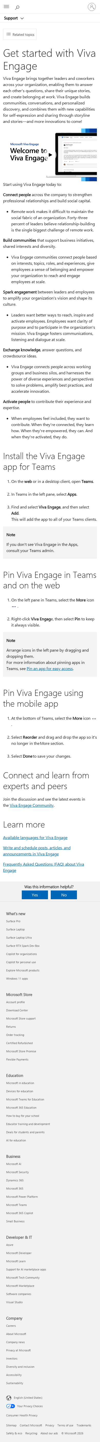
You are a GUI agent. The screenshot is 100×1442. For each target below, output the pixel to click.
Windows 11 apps (17, 978)
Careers (11, 1326)
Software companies (18, 1294)
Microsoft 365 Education (21, 1107)
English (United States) (28, 1397)
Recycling (31, 1433)
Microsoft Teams (16, 1205)
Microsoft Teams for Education (25, 1099)
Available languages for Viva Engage (35, 837)
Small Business (15, 1221)
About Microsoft (16, 1334)
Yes (35, 894)
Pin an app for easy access (50, 668)
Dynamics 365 (15, 1180)
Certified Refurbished (19, 1043)
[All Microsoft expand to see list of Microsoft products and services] (6, 7)
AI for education (16, 1140)
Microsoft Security (17, 1172)
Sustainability (14, 1383)
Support (11, 17)
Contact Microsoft (31, 1425)
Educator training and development (28, 1124)
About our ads (49, 1433)
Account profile (15, 1002)
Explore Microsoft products (22, 970)
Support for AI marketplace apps (26, 1269)
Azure (9, 1245)
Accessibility (14, 1375)
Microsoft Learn (16, 1261)
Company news (15, 1342)
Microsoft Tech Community (22, 1277)
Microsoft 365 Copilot (19, 1213)
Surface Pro (13, 921)
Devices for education (19, 1091)
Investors (11, 1358)
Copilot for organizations (21, 954)
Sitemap (11, 1425)
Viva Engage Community (32, 805)
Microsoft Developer (19, 1253)
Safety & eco (14, 1433)
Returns (11, 1027)
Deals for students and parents (25, 1132)
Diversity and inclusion (20, 1367)
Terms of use (65, 1425)
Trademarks (84, 1425)
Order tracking (15, 1035)
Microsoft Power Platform (22, 1197)
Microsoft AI (13, 1164)
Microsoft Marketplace (20, 1286)
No (64, 894)
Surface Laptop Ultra (19, 937)
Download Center (17, 1010)
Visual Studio (14, 1302)
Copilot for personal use (21, 962)
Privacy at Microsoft (18, 1350)
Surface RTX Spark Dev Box (22, 946)
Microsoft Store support (21, 1018)
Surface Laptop (15, 929)
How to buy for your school (22, 1116)
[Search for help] (18, 7)
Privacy (49, 1425)
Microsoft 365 (14, 1188)
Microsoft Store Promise (21, 1051)
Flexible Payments (17, 1059)
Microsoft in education (20, 1083)
